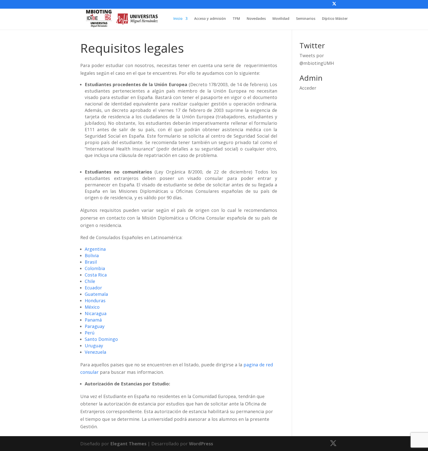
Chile (90, 281)
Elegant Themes (128, 444)
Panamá (93, 320)
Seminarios (305, 19)
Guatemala (96, 294)
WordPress (201, 444)
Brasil (91, 262)
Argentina (95, 249)
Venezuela (95, 352)
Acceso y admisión (210, 19)
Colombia (95, 268)
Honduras (95, 300)
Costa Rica (96, 275)
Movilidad (280, 19)
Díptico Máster (335, 19)
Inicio (178, 19)
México (92, 307)
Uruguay (94, 346)
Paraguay (95, 326)
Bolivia (92, 255)
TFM (236, 19)
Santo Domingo (101, 339)
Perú (90, 333)
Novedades (256, 19)
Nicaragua (96, 313)
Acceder (307, 88)
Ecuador (93, 288)
